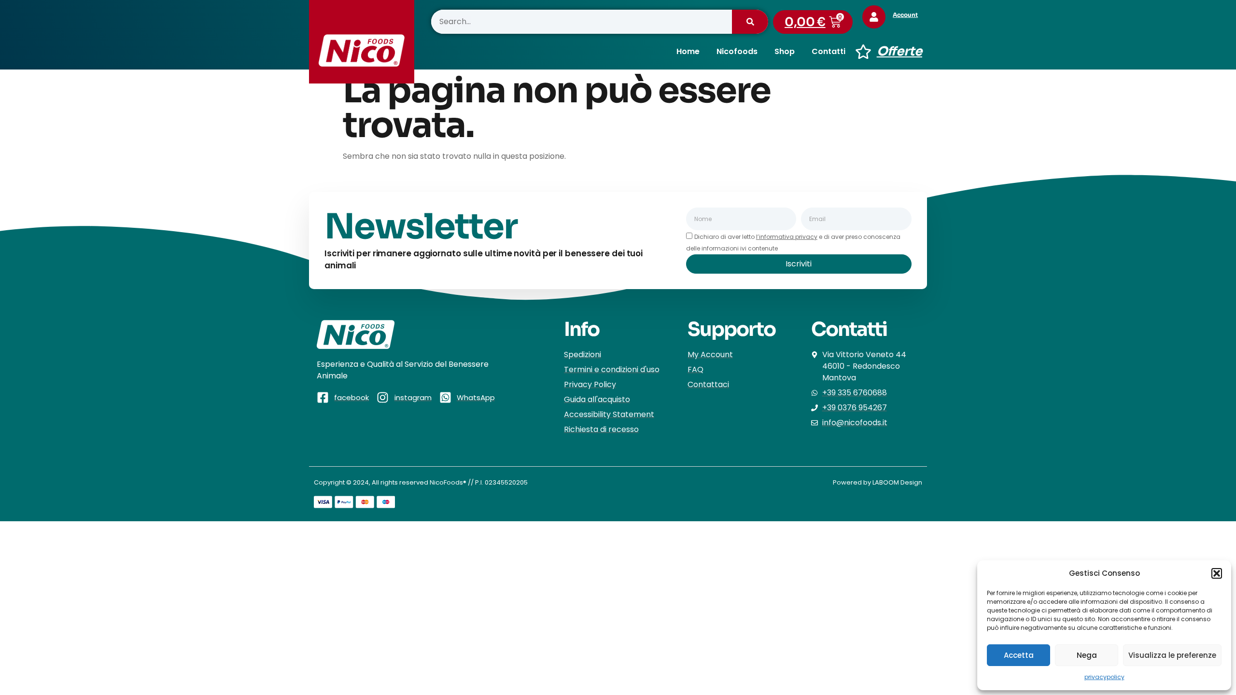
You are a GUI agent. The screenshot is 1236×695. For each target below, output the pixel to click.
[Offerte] (863, 51)
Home (688, 51)
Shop (784, 51)
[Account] (873, 16)
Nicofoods (737, 51)
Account (905, 14)
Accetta (1019, 655)
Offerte (899, 51)
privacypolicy (1104, 677)
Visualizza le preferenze (1172, 655)
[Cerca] (750, 22)
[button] (1217, 573)
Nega (1087, 655)
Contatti (828, 51)
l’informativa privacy (786, 237)
